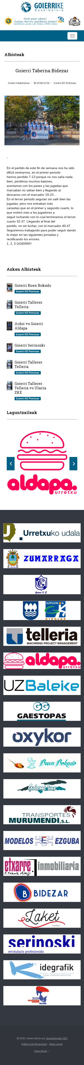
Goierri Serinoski (30, 345)
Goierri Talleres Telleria (28, 304)
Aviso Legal (55, 1044)
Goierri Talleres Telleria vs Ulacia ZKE (30, 388)
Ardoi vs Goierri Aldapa (29, 325)
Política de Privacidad (34, 1044)
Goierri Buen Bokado (33, 285)
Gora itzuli (40, 1051)
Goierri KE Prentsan (65, 83)
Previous (11, 463)
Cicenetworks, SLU (56, 1038)
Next (73, 463)
